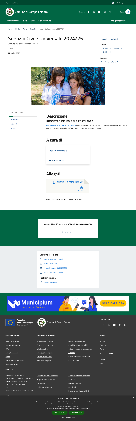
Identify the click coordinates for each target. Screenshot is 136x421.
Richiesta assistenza (44, 387)
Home (10, 29)
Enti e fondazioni (12, 353)
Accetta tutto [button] (59, 413)
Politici (8, 356)
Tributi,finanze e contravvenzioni (80, 349)
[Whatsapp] (109, 11)
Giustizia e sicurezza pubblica (78, 345)
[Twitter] (93, 11)
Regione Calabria (12, 2)
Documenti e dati (12, 364)
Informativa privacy (75, 383)
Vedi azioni (114, 39)
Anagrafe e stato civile (45, 341)
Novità (17, 29)
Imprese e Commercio (44, 353)
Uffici (7, 349)
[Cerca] (127, 11)
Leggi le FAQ (41, 383)
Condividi (104, 39)
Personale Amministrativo (15, 360)
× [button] (133, 398)
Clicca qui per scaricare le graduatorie (61, 125)
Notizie (102, 341)
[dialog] (68, 408)
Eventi (102, 363)
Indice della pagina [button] (17, 113)
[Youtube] (98, 11)
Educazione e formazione (77, 341)
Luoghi (102, 359)
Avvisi (25, 29)
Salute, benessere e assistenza (79, 356)
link (88, 408)
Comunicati (104, 345)
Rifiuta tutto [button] (77, 412)
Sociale (32, 29)
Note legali (72, 387)
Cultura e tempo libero (45, 345)
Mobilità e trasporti (44, 360)
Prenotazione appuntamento (47, 375)
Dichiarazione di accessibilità (78, 391)
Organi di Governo (12, 341)
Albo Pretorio (73, 379)
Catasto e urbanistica (44, 356)
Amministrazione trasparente (79, 375)
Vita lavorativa (42, 349)
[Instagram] (104, 11)
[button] (68, 417)
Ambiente (71, 352)
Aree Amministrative (13, 345)
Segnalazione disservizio (46, 379)
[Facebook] (88, 11)
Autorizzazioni (73, 360)
